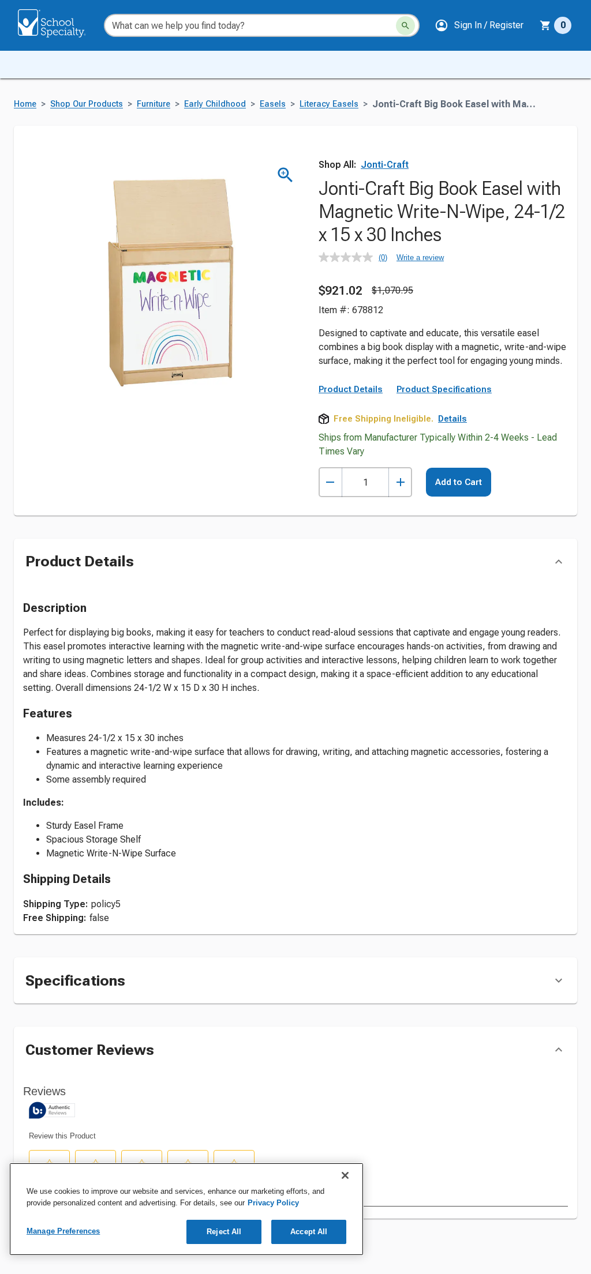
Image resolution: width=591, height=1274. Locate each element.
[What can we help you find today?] (405, 25)
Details (452, 419)
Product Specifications (444, 389)
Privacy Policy (273, 1202)
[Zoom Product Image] (285, 175)
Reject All (224, 1231)
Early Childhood (215, 104)
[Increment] (400, 482)
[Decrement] (330, 482)
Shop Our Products (86, 104)
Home (25, 104)
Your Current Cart (555, 25)
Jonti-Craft (385, 164)
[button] (479, 25)
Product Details (351, 389)
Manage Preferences (63, 1231)
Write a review (420, 257)
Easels (273, 104)
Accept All (308, 1231)
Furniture (153, 104)
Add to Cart (458, 482)
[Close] (345, 1175)
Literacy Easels (329, 104)
